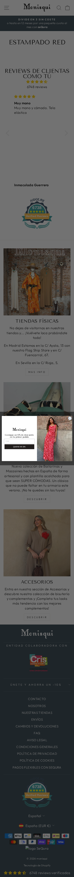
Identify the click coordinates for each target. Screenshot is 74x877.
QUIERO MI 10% (19, 447)
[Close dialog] (69, 418)
